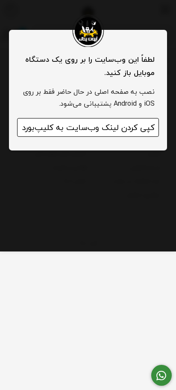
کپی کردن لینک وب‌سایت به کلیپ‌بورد (88, 127)
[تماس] (161, 375)
